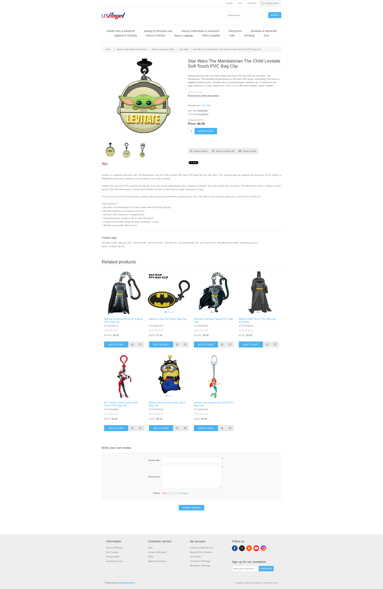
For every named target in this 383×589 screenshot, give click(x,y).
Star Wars (206, 105)
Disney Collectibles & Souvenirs (200, 31)
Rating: (156, 493)
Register (229, 3)
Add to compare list (225, 151)
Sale (232, 35)
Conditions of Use (114, 561)
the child (169, 243)
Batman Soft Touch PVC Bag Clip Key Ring (257, 320)
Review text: (154, 477)
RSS (249, 548)
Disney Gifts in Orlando (201, 552)
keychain (137, 243)
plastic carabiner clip (111, 246)
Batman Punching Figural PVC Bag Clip (213, 320)
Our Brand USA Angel (200, 561)
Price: (192, 123)
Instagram (263, 548)
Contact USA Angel (157, 552)
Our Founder (112, 552)
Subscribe (266, 568)
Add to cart (205, 131)
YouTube (256, 548)
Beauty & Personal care (158, 31)
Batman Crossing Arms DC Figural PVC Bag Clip (123, 320)
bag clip (122, 243)
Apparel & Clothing (125, 35)
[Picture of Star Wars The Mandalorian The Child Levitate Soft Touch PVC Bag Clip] (109, 150)
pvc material (206, 243)
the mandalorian (186, 243)
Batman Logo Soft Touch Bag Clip (167, 319)
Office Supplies (211, 35)
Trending (249, 35)
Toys (266, 35)
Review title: (154, 460)
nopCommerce (126, 583)
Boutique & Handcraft (263, 31)
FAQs (150, 556)
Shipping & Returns (157, 561)
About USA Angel (114, 547)
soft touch (152, 243)
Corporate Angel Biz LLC (201, 547)
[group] (124, 293)
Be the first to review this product (203, 95)
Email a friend (249, 151)
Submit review (191, 507)
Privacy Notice (113, 556)
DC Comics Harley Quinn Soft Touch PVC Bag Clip (121, 404)
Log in (240, 3)
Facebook (235, 548)
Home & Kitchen (155, 35)
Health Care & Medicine (121, 31)
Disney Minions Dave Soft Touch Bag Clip (167, 404)
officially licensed (225, 243)
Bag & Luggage (183, 35)
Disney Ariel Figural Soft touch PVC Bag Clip (214, 404)
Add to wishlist (201, 151)
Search (274, 15)
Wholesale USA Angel (200, 565)
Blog (150, 547)
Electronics (235, 31)
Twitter (242, 548)
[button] (123, 312)
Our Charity (195, 556)
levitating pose (247, 243)
